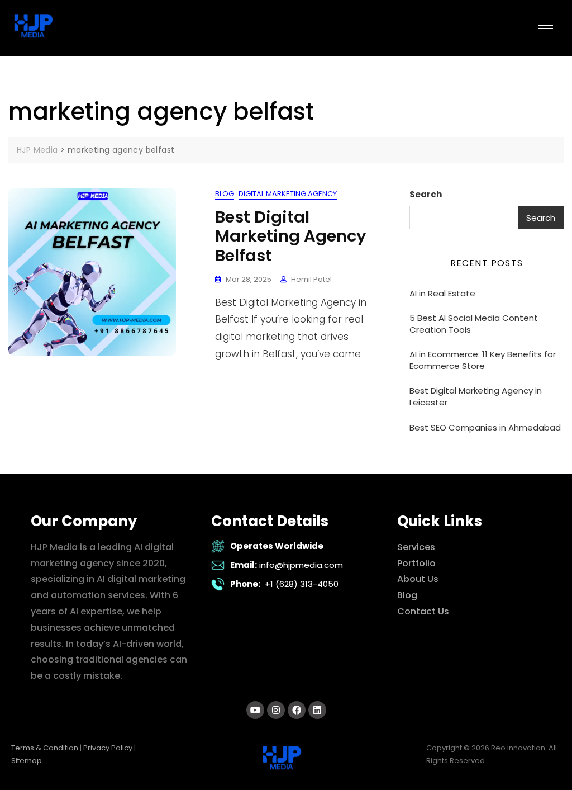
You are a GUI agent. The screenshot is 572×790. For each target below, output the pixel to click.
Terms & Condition (44, 747)
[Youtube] (255, 710)
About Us (417, 579)
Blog (224, 193)
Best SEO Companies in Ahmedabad (485, 427)
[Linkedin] (317, 710)
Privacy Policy (107, 747)
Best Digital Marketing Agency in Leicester (475, 396)
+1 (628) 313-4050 (302, 584)
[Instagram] (276, 710)
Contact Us (423, 611)
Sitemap (26, 760)
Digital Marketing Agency (288, 193)
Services (416, 547)
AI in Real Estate (442, 293)
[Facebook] (297, 710)
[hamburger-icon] (545, 28)
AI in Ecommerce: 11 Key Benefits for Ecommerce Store (482, 360)
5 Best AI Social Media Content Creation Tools (473, 323)
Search (425, 194)
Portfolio (416, 563)
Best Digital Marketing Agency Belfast (290, 236)
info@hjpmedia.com (301, 565)
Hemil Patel (311, 279)
